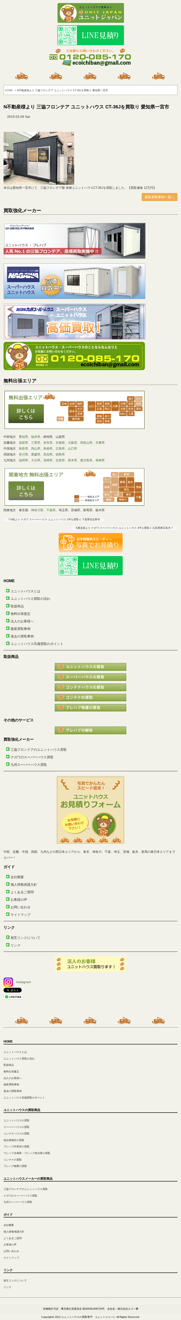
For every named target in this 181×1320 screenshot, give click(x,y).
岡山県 (35, 448)
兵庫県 (100, 442)
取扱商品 (17, 606)
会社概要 (17, 877)
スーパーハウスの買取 (16, 1127)
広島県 (60, 448)
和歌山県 (86, 442)
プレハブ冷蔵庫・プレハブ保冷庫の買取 (27, 1153)
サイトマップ (20, 915)
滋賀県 (23, 442)
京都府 (60, 442)
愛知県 (23, 437)
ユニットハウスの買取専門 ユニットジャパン (88, 1317)
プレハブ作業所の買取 (16, 1146)
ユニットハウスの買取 (16, 1120)
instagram (23, 982)
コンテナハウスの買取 (16, 1133)
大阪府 (72, 442)
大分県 (35, 460)
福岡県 (23, 460)
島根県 (48, 448)
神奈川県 (37, 510)
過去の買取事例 (22, 636)
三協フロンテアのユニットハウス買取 (39, 749)
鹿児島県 (86, 460)
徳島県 (60, 454)
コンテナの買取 (13, 1159)
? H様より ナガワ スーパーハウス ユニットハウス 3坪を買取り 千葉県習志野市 (54, 519)
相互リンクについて (25, 938)
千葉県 (51, 510)
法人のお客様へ (22, 621)
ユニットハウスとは (25, 591)
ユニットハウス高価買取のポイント (37, 644)
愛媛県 (35, 454)
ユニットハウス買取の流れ (30, 599)
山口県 (72, 448)
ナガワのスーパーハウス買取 (32, 757)
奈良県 (48, 442)
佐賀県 (60, 460)
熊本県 (72, 460)
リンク (16, 945)
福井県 (35, 437)
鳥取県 (23, 448)
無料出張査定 (20, 614)
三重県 (35, 442)
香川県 (23, 454)
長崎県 (100, 460)
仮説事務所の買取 (14, 1140)
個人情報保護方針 (24, 884)
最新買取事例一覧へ (159, 197)
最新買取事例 (20, 629)
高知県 (48, 454)
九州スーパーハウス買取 (29, 765)
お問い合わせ (20, 907)
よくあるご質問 (22, 892)
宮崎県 (48, 460)
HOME (9, 90)
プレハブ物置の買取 (15, 1166)
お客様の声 (19, 899)
